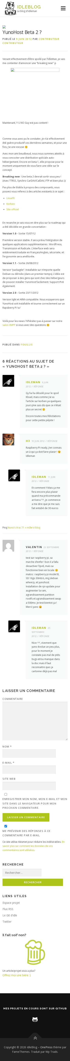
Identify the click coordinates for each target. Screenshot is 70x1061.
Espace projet (11, 903)
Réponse (39, 386)
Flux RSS (8, 909)
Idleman (33, 382)
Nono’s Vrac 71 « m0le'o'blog (24, 527)
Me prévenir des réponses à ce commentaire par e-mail (27, 833)
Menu (63, 8)
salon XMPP (9, 325)
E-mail (8, 762)
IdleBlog (29, 6)
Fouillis (27, 344)
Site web (9, 778)
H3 (28, 441)
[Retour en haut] (35, 1038)
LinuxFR (10, 198)
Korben (10, 204)
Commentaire (13, 699)
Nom (7, 746)
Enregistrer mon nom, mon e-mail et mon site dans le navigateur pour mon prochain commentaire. (35, 803)
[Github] (35, 1019)
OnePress (46, 1047)
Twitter (7, 921)
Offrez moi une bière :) (17, 975)
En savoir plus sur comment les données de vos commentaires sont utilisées (34, 846)
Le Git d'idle (10, 915)
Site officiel (12, 209)
